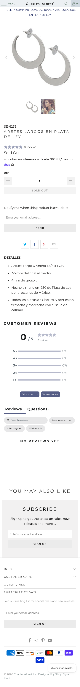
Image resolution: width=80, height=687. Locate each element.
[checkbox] (35, 428)
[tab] (39, 409)
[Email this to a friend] (54, 244)
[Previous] (7, 57)
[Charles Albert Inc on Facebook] (30, 640)
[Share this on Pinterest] (44, 244)
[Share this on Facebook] (35, 244)
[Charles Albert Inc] (40, 3)
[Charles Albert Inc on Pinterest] (43, 640)
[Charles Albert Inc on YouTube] (50, 640)
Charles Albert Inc (25, 674)
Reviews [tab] (14, 409)
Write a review (50, 394)
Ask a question (30, 394)
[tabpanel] (40, 449)
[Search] (66, 3)
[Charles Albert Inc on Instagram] (36, 640)
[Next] (73, 57)
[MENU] (2, 3)
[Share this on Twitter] (25, 244)
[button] (40, 350)
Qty (6, 172)
